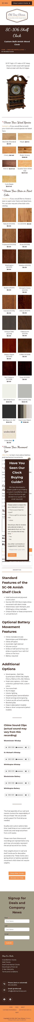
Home (11, 1007)
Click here (5, 455)
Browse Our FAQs (17, 878)
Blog (17, 1012)
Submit (12, 555)
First (6, 918)
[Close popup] (29, 459)
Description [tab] (17, 569)
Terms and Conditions (10, 972)
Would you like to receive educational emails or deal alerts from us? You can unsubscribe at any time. (17, 529)
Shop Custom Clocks (20, 3)
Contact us (6, 126)
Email (6, 934)
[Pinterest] (10, 999)
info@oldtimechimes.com (17, 991)
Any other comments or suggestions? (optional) (16, 545)
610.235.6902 (12, 985)
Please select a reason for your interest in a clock (17, 506)
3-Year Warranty (8, 969)
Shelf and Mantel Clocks (11, 964)
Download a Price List (10, 967)
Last (6, 926)
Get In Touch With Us (25, 1010)
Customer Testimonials (9, 1010)
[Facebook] (4, 999)
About (23, 1007)
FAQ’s (16, 1007)
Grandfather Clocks (9, 960)
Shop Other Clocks (17, 873)
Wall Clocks (6, 962)
